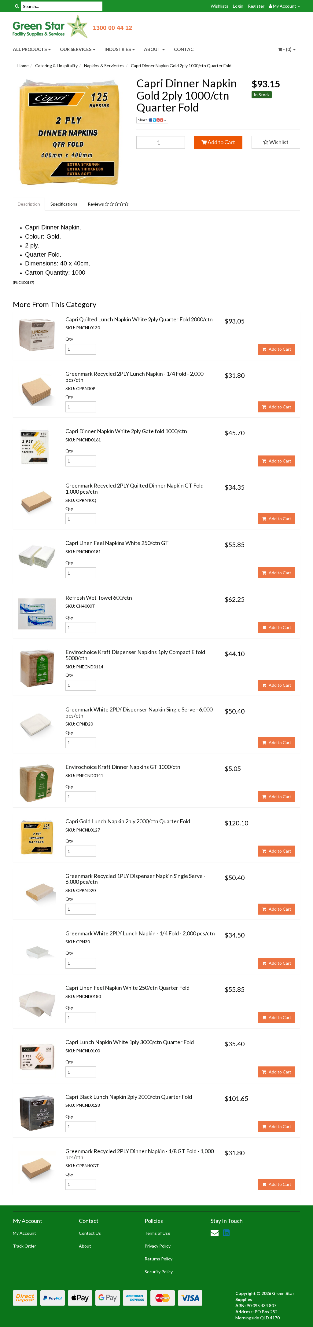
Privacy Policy (158, 1245)
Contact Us (90, 1233)
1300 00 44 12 (112, 27)
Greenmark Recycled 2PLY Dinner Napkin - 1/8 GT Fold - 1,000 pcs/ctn (139, 1154)
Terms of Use (157, 1233)
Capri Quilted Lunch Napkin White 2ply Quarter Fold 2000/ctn (139, 319)
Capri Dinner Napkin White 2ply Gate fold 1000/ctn (126, 431)
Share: (143, 120)
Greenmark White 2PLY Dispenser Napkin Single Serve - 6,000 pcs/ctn (138, 712)
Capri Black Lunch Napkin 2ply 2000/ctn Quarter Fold (128, 1096)
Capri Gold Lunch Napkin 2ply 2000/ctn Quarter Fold (127, 821)
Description (29, 204)
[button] (276, 142)
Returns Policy (158, 1258)
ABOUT (153, 49)
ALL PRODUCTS (30, 49)
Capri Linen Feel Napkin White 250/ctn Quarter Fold (127, 987)
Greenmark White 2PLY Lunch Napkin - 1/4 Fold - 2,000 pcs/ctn (140, 933)
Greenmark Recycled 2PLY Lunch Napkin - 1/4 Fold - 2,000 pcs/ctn (134, 376)
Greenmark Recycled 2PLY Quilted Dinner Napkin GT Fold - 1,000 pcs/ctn (135, 488)
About (85, 1245)
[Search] (17, 6)
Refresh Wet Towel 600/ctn (98, 597)
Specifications (63, 204)
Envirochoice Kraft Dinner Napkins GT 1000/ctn (122, 766)
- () (287, 49)
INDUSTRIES (118, 49)
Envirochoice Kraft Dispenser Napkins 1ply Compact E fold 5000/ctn (135, 655)
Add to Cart (221, 142)
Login (238, 6)
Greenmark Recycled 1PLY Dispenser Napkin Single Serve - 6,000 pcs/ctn (135, 878)
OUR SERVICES (76, 49)
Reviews (96, 204)
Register (256, 6)
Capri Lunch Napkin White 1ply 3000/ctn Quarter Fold (129, 1042)
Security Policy (159, 1271)
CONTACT (185, 49)
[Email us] (215, 1232)
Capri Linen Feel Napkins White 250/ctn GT (117, 542)
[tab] (29, 204)
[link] (226, 1232)
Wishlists (219, 6)
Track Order (24, 1245)
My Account (24, 1233)
